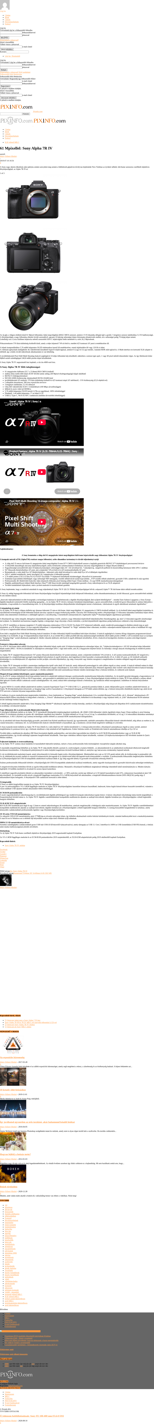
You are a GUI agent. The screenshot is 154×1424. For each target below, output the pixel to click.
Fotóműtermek (10, 1327)
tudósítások (9, 1277)
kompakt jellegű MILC (13, 1294)
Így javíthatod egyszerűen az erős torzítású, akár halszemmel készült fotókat (37, 1122)
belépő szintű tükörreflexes (15, 1299)
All (6, 1205)
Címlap (7, 15)
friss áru (8, 1231)
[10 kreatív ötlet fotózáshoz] (13, 1085)
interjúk (8, 1233)
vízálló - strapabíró (12, 1292)
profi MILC (9, 1301)
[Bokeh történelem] (13, 1182)
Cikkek (7, 20)
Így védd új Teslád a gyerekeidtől (17, 1343)
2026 (7, 1364)
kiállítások (9, 1238)
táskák (7, 1264)
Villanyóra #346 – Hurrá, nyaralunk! (19, 1338)
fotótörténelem (10, 1227)
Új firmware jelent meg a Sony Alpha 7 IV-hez (22, 1020)
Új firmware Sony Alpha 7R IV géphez (20, 1025)
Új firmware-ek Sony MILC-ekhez (18, 1027)
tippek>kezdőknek (12, 1275)
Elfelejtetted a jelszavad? (9, 40)
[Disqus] (77, 919)
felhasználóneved (28, 33)
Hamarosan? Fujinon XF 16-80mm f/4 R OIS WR (32, 873)
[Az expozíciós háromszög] (13, 1053)
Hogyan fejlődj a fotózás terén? (15, 1154)
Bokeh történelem (8, 1186)
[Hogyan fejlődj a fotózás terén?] (13, 1150)
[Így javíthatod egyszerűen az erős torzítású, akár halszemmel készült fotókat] (13, 1117)
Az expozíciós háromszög (12, 1057)
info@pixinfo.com (15, 1386)
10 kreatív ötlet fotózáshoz (13, 1090)
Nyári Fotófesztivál (12, 1324)
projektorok (9, 1257)
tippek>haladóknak (12, 1273)
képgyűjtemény (10, 1236)
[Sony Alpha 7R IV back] (33, 278)
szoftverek (9, 1262)
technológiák (10, 1266)
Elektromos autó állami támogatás (14, 1354)
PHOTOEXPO (11, 1322)
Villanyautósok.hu (33, 1331)
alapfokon (8, 1207)
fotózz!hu (8, 1229)
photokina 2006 (11, 1253)
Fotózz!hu (9, 1320)
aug (33, 1364)
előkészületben (10, 1216)
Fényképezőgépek (12, 22)
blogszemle (9, 1212)
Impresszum (9, 1316)
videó (7, 1279)
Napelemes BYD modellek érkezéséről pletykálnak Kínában (28, 1336)
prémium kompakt (12, 1290)
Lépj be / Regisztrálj (12, 56)
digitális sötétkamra (12, 1214)
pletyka (7, 1255)
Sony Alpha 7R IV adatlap (15, 845)
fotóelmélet (9, 1223)
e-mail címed (27, 47)
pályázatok (9, 1251)
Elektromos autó (6, 1349)
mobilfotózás (10, 1244)
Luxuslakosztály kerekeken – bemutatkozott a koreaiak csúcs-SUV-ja (31, 1345)
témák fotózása (10, 1268)
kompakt (8, 1286)
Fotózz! (8, 24)
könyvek (8, 1242)
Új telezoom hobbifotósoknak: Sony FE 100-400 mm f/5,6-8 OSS (32, 1416)
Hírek (7, 17)
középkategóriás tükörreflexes (16, 1303)
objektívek (9, 1247)
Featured (8, 1218)
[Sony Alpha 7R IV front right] (33, 331)
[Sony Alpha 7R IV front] (33, 224)
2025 (7, 1366)
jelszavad (25, 35)
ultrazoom (8, 1288)
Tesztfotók (9, 1270)
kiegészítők (9, 1240)
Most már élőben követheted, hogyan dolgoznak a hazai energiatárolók (31, 1340)
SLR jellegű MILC (12, 142)
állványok (8, 1210)
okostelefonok (10, 1249)
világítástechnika (11, 1281)
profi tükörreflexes (12, 1305)
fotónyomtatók (10, 1225)
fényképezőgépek (11, 1220)
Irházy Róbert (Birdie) (8, 156)
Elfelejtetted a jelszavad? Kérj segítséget (15, 72)
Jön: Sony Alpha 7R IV (18, 871)
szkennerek (9, 1260)
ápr (21, 1366)
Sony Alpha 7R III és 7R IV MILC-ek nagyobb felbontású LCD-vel (31, 1022)
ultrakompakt (10, 1283)
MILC (7, 1318)
